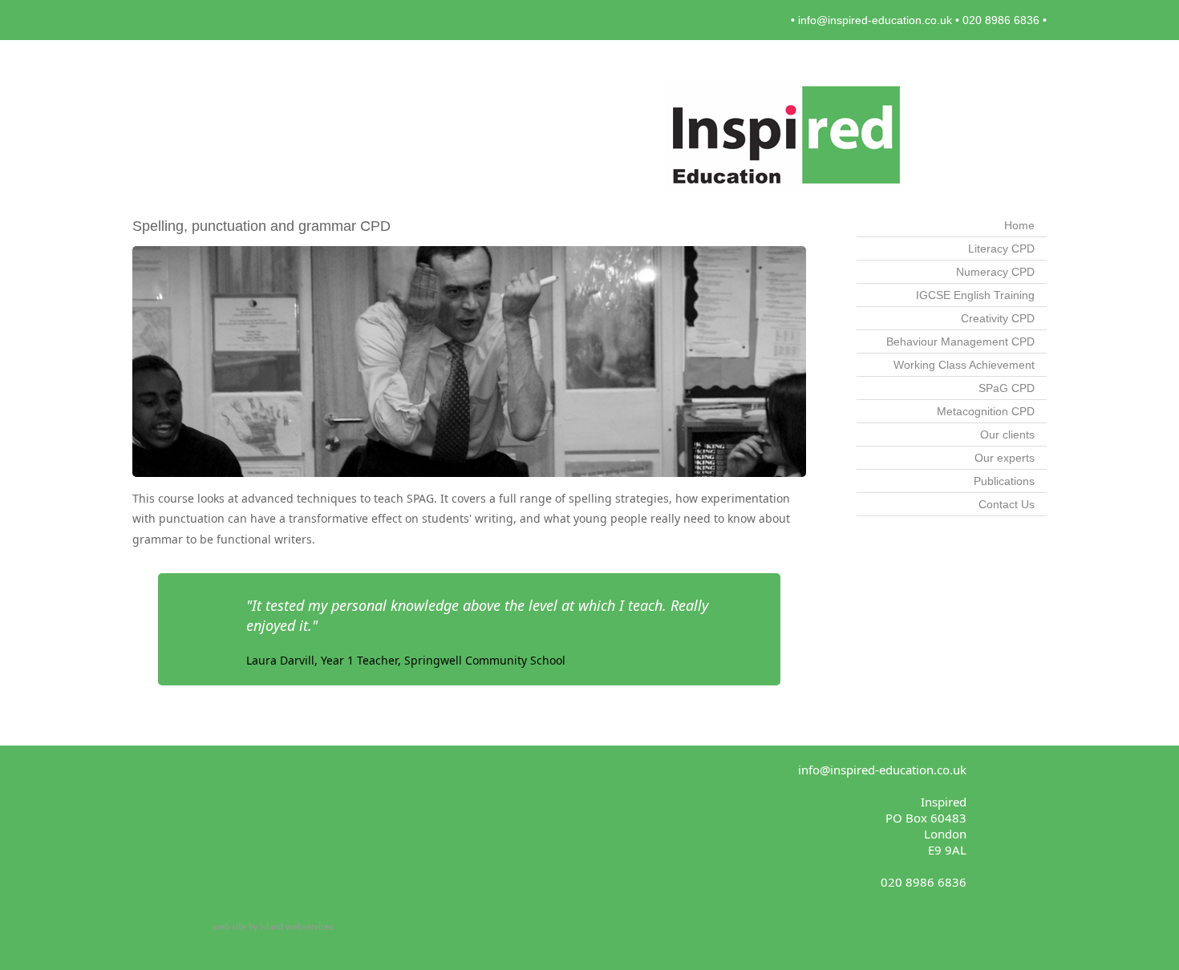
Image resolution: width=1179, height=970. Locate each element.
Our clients (1007, 434)
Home (1019, 225)
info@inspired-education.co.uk (875, 20)
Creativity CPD (998, 318)
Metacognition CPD (986, 411)
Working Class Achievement (964, 364)
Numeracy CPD (995, 271)
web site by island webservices (273, 927)
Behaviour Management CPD (960, 341)
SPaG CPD (1006, 388)
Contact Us (1006, 504)
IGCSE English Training (975, 295)
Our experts (1004, 457)
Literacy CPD (1001, 248)
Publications (1004, 481)
